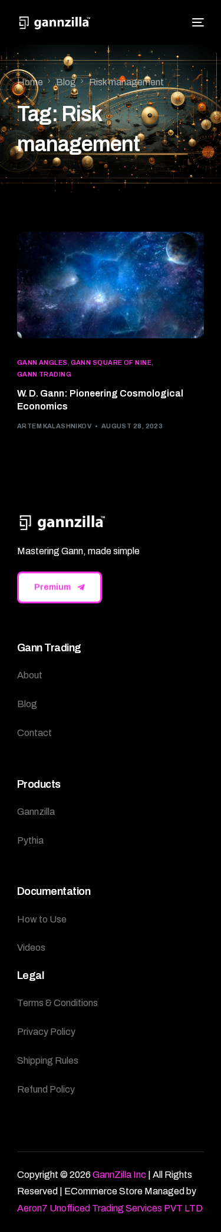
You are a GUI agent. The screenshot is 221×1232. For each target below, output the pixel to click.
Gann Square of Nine (111, 362)
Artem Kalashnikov (54, 425)
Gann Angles (42, 362)
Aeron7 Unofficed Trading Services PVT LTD (110, 1208)
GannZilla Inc (119, 1175)
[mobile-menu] (196, 22)
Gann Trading (44, 374)
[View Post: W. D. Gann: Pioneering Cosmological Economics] (110, 285)
